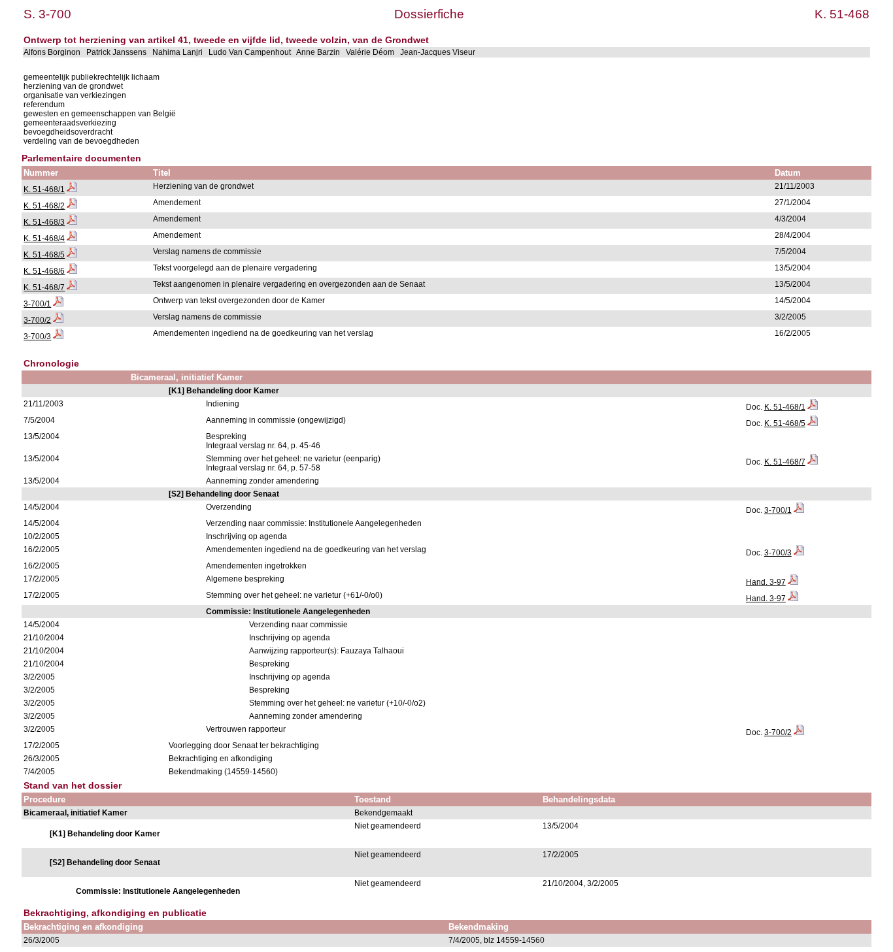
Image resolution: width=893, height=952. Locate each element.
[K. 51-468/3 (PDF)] (72, 222)
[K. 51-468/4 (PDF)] (72, 238)
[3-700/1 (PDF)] (58, 303)
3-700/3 (37, 336)
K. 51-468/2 (44, 205)
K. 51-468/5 (44, 254)
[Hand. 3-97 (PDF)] (793, 582)
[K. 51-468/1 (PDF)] (72, 189)
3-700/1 (37, 303)
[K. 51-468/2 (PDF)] (72, 205)
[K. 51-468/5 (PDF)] (72, 254)
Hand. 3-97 (766, 582)
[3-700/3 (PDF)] (58, 336)
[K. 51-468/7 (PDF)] (72, 287)
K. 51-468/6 (44, 271)
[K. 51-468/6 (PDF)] (72, 271)
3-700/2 (37, 320)
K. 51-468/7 (44, 287)
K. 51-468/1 (44, 189)
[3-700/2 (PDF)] (58, 320)
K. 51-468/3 (44, 222)
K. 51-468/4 (44, 238)
